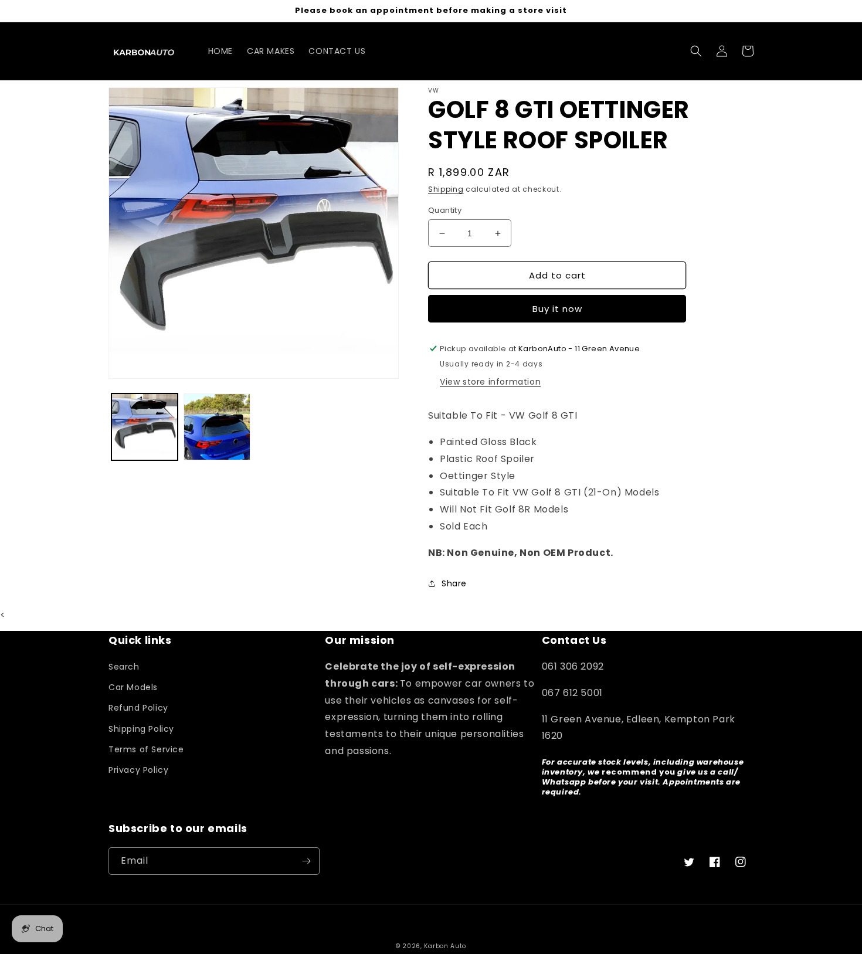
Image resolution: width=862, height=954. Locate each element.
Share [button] (454, 583)
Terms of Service (146, 749)
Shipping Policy (141, 729)
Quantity (444, 210)
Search (124, 667)
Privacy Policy (138, 770)
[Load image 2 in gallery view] (217, 426)
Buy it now (557, 309)
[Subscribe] (306, 861)
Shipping (446, 189)
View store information (490, 382)
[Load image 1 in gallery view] (144, 426)
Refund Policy (138, 708)
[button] (696, 51)
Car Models (133, 687)
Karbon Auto (445, 946)
